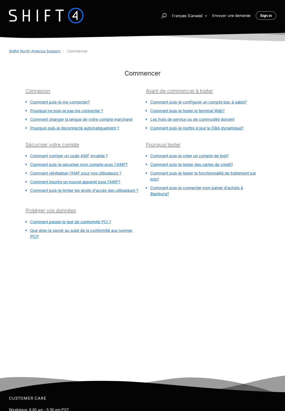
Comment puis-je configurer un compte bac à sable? (198, 102)
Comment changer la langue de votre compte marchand (81, 119)
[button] (162, 15)
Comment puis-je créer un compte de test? (189, 156)
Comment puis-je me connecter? (60, 102)
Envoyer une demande (231, 15)
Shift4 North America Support (34, 51)
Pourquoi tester (163, 145)
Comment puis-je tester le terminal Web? (187, 110)
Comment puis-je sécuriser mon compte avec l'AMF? (79, 164)
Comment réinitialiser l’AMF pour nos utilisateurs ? (75, 173)
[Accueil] (46, 15)
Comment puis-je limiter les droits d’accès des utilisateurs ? (84, 190)
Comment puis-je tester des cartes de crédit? (191, 164)
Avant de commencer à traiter (179, 91)
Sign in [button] (266, 15)
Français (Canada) (188, 16)
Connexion (38, 91)
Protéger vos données (51, 210)
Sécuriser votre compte (52, 145)
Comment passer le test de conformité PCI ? (70, 221)
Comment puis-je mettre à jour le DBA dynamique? (196, 128)
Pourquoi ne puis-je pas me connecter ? (66, 110)
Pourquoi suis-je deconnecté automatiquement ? (74, 128)
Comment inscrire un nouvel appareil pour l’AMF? (75, 182)
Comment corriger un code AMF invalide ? (69, 156)
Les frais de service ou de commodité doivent (192, 119)
